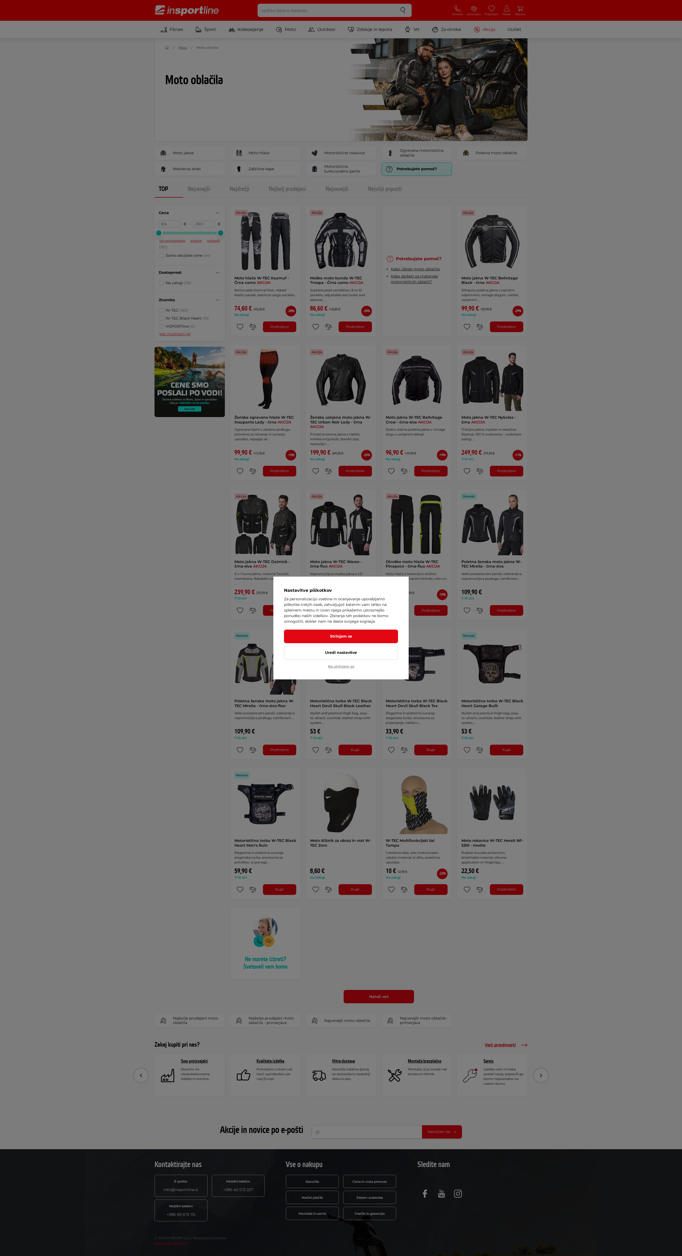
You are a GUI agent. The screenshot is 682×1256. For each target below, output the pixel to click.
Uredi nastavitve (341, 652)
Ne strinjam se (341, 666)
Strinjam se (341, 636)
